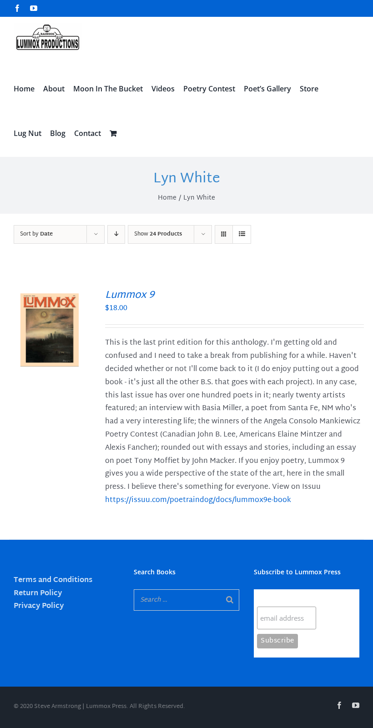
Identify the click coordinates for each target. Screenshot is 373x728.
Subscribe (274, 598)
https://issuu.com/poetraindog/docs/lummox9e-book (198, 500)
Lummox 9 (129, 295)
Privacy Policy (39, 606)
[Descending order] (116, 234)
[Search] (230, 600)
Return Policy (38, 593)
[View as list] (242, 234)
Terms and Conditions (53, 580)
